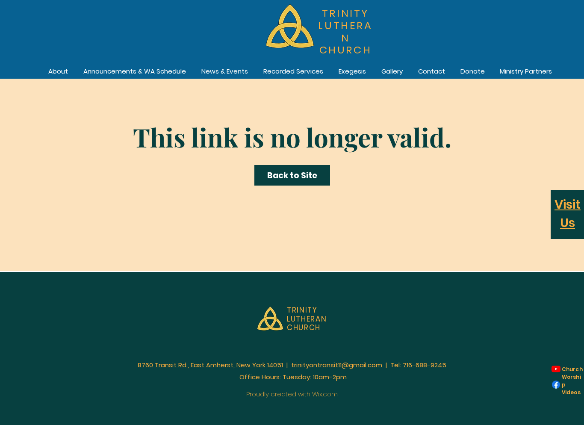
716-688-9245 (424, 364)
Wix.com (325, 394)
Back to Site (292, 175)
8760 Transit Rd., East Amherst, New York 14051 (210, 364)
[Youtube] (556, 368)
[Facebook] (556, 384)
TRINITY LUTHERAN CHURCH (345, 31)
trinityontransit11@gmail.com (336, 364)
